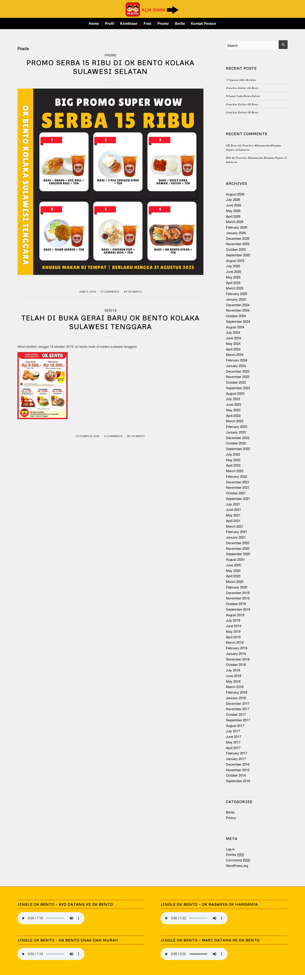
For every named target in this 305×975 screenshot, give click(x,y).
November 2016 (237, 769)
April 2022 (233, 465)
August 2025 (235, 260)
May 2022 (233, 459)
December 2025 (237, 238)
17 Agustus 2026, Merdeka (241, 80)
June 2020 (233, 565)
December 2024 (237, 304)
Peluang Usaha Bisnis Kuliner (243, 96)
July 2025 (233, 265)
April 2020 (233, 576)
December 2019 (237, 592)
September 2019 (238, 609)
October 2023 (236, 382)
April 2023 (233, 415)
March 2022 (234, 470)
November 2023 (237, 376)
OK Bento (135, 291)
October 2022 (236, 443)
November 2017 (237, 708)
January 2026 (236, 232)
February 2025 (236, 293)
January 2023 (236, 432)
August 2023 (235, 393)
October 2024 (236, 315)
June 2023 (233, 404)
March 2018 (234, 686)
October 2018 (236, 664)
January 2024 (236, 365)
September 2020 (238, 553)
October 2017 (236, 714)
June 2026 (233, 205)
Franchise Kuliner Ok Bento (242, 88)
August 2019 (235, 614)
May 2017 (233, 742)
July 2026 (233, 199)
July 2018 (233, 670)
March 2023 (234, 420)
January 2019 (236, 653)
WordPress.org (237, 865)
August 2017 (235, 725)
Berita (110, 310)
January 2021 (236, 537)
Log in (230, 849)
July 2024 (233, 332)
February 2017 (236, 753)
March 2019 (234, 642)
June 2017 (233, 736)
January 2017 (236, 758)
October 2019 (236, 603)
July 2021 (233, 504)
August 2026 (235, 194)
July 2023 (233, 398)
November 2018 (237, 659)
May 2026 (233, 210)
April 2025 (233, 282)
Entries (235, 854)
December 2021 (237, 482)
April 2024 (233, 349)
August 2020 (235, 559)
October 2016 (236, 775)
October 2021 (236, 493)
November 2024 (237, 310)
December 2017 (237, 703)
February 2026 (236, 227)
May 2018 (233, 681)
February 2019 (236, 648)
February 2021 (236, 531)
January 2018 (236, 697)
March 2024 (234, 354)
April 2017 (233, 747)
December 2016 (237, 764)
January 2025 (236, 299)
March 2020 (234, 581)
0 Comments (110, 291)
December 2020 (237, 542)
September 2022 (238, 448)
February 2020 (236, 587)
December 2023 (237, 371)
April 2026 (233, 216)
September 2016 (238, 780)
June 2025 (233, 271)
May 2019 (233, 631)
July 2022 (233, 454)
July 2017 (233, 731)
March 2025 (234, 288)
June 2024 (233, 338)
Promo (110, 55)
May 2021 (233, 515)
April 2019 (233, 637)
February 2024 (236, 360)
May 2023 (233, 410)
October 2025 (236, 249)
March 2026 (234, 221)
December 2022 (237, 437)
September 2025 (238, 255)
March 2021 (234, 526)
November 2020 (237, 548)
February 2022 (236, 476)
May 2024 (233, 343)
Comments (238, 860)
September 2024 (238, 321)
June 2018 (233, 675)
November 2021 (237, 487)
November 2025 (237, 243)
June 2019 (233, 625)
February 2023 (236, 426)
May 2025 (233, 277)
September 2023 (238, 387)
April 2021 (233, 520)
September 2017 (238, 720)
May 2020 (233, 570)
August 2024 (235, 327)
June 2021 (233, 509)
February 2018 (236, 692)
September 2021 (238, 498)
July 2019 (233, 620)
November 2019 (237, 598)
